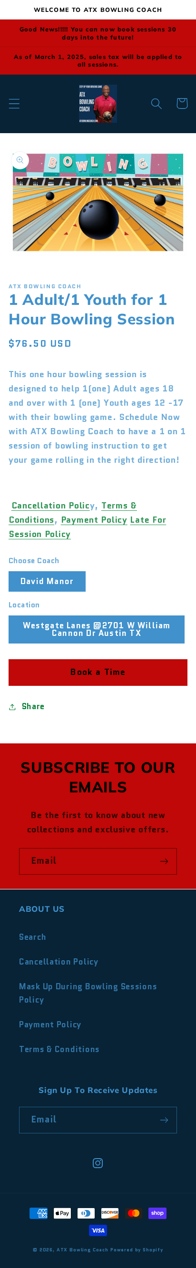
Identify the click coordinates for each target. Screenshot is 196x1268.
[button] (14, 103)
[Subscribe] (163, 861)
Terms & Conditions (59, 1049)
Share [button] (33, 706)
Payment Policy (94, 520)
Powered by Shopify (136, 1249)
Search (32, 937)
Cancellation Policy (58, 961)
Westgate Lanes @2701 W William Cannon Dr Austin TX (97, 629)
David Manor (47, 581)
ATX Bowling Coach (82, 1249)
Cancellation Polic (50, 505)
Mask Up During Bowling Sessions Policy (88, 993)
